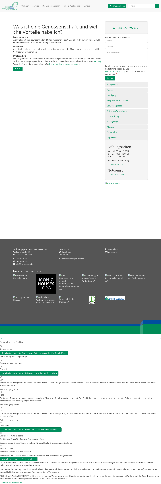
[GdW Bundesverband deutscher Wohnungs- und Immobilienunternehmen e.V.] (69, 282)
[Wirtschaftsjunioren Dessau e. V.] (69, 300)
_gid (2, 379)
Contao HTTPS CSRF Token (11, 435)
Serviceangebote (114, 105)
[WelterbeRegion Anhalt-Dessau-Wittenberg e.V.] (92, 278)
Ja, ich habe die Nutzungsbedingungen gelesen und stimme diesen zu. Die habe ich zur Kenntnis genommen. (126, 70)
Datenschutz (112, 132)
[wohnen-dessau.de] (115, 298)
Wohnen (25, 6)
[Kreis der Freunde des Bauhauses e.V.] (138, 278)
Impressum (112, 137)
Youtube (63, 254)
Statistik (3, 369)
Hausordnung (113, 116)
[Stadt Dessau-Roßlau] (92, 300)
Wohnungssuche (117, 6)
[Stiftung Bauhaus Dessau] (23, 300)
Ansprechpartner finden (117, 100)
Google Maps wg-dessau (11, 363)
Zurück (18, 68)
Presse (110, 90)
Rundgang (111, 95)
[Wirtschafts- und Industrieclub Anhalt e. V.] (115, 278)
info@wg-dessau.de (24, 264)
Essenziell (4, 425)
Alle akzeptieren (29, 459)
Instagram (64, 249)
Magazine (111, 127)
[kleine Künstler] (126, 205)
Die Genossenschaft (51, 6)
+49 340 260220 (127, 28)
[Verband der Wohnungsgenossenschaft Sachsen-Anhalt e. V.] (46, 306)
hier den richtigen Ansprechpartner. (65, 64)
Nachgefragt (112, 121)
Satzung (97, 61)
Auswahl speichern (10, 459)
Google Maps (6, 349)
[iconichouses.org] (46, 284)
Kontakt (86, 6)
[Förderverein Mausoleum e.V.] (23, 278)
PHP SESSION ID (7, 448)
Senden (110, 78)
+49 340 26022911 (23, 261)
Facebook (66, 252)
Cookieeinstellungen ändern (71, 258)
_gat (2, 395)
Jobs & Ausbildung (72, 6)
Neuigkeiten (112, 84)
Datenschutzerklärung (115, 71)
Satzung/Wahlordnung (117, 111)
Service (36, 6)
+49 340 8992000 (116, 174)
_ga (1, 410)
